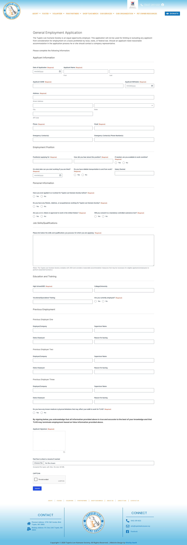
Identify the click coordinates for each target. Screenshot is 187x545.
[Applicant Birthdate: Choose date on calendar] (152, 86)
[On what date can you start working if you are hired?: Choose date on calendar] (60, 175)
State (96, 109)
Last (111, 75)
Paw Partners (72, 13)
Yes (119, 163)
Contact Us (135, 500)
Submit (37, 488)
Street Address (38, 101)
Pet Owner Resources (147, 13)
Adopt (35, 13)
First (65, 75)
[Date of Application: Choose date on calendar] (60, 71)
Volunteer (57, 13)
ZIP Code (36, 118)
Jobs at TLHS (122, 500)
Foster (45, 13)
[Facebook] (162, 4)
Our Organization (124, 13)
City (34, 109)
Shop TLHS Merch (90, 13)
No (127, 163)
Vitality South (131, 542)
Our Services (106, 13)
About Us (110, 500)
